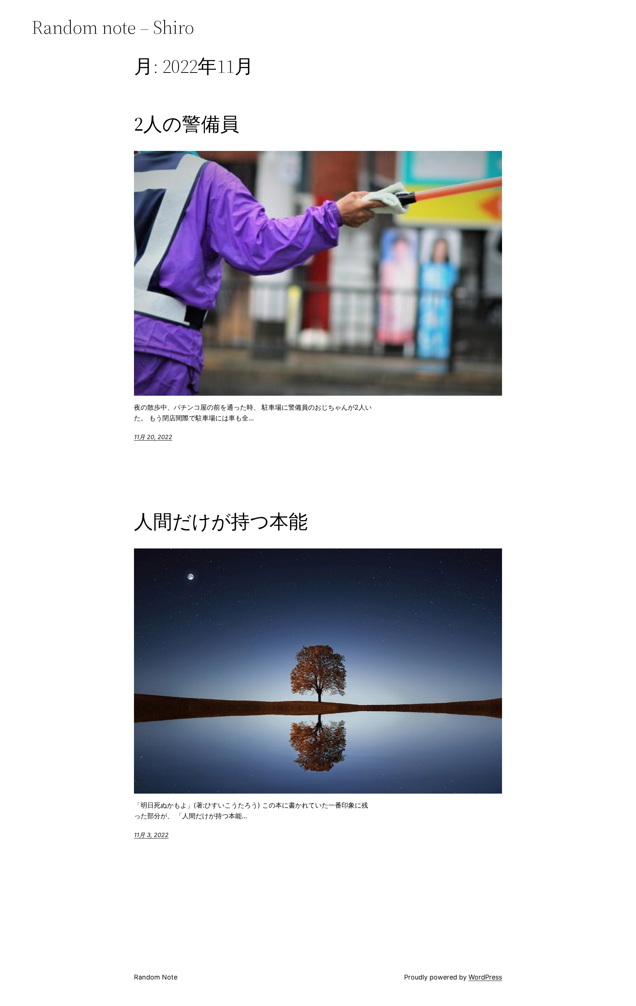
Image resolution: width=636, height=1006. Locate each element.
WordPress (485, 977)
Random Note (155, 977)
